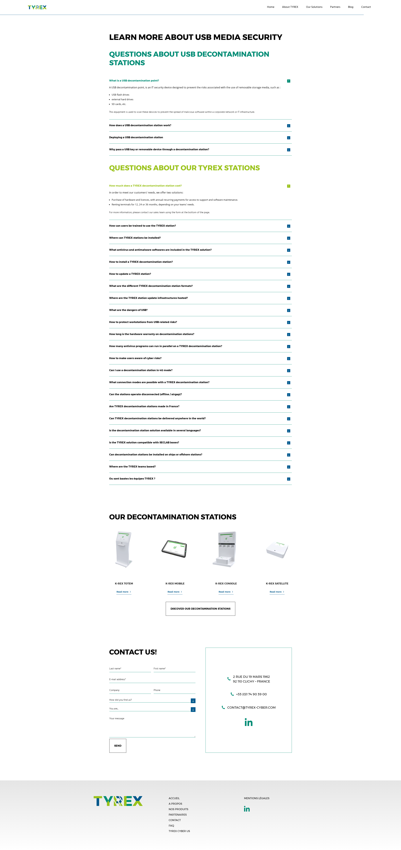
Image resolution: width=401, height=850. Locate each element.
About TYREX (290, 7)
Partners (335, 7)
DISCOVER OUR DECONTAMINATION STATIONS (200, 608)
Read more (122, 592)
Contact (366, 7)
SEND (117, 745)
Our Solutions (314, 7)
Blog (350, 7)
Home (270, 7)
